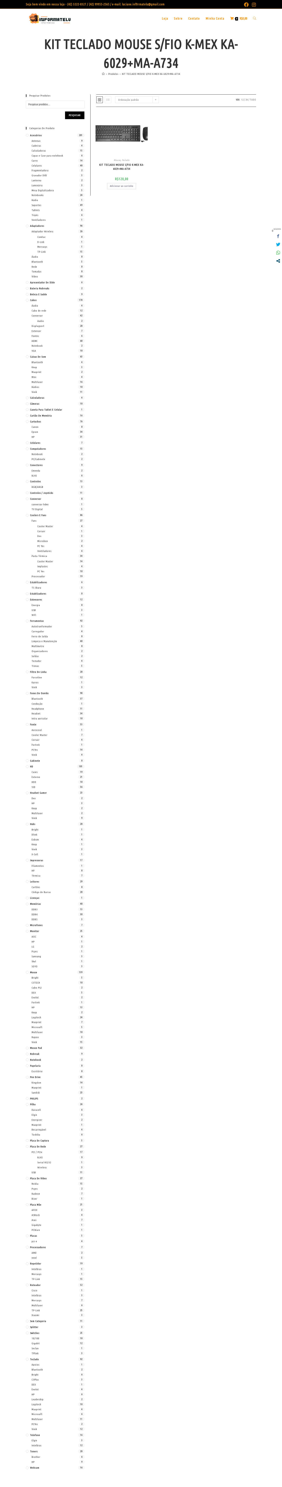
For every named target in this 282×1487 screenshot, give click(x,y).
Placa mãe (35, 1204)
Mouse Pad (36, 1048)
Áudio (35, 256)
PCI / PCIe (37, 1152)
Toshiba (36, 1134)
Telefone (35, 1435)
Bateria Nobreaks (39, 288)
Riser (34, 1198)
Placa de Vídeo (38, 1178)
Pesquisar (75, 115)
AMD (34, 1252)
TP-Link (41, 251)
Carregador (38, 631)
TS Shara (36, 587)
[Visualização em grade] (99, 99)
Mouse (117, 160)
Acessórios (36, 135)
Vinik (34, 392)
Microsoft (37, 1027)
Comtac (41, 237)
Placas (33, 1235)
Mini (34, 377)
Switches (34, 1333)
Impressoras (36, 860)
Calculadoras (39, 150)
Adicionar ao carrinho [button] (121, 186)
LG (33, 946)
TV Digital (37, 509)
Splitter (34, 1327)
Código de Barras (41, 892)
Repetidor (35, 1263)
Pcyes (35, 951)
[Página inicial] (103, 74)
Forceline (37, 677)
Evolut (35, 997)
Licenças (34, 897)
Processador (38, 576)
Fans (34, 520)
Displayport (38, 326)
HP (33, 436)
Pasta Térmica (39, 556)
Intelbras (36, 1269)
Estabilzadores (38, 593)
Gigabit (36, 1343)
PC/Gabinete (38, 459)
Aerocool (37, 730)
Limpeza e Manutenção (44, 641)
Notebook (37, 345)
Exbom (35, 839)
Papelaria (35, 1065)
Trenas (35, 666)
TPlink (35, 1353)
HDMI (34, 341)
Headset (36, 713)
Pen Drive (35, 1077)
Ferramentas (37, 620)
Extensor (36, 331)
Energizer (37, 1119)
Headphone (38, 708)
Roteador (35, 1285)
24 (247, 99)
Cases (35, 772)
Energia (36, 605)
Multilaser (37, 382)
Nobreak (34, 1053)
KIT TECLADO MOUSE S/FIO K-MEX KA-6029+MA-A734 (151, 74)
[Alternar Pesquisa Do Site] (254, 18)
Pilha (33, 1104)
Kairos (35, 682)
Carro (35, 160)
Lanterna (36, 180)
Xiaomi (35, 1315)
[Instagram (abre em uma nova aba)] (253, 4)
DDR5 (35, 919)
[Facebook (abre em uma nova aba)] (246, 4)
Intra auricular (40, 718)
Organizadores (40, 651)
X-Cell (35, 854)
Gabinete (35, 760)
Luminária (37, 185)
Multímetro (38, 646)
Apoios (35, 1364)
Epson (35, 432)
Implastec (42, 566)
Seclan (35, 1348)
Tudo (253, 99)
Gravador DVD (39, 175)
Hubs (32, 824)
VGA (34, 350)
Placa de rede (38, 1146)
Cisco (34, 1290)
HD (31, 766)
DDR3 (35, 909)
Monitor (34, 931)
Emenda (36, 470)
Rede (34, 266)
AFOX (34, 1210)
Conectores (36, 465)
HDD (34, 782)
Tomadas (36, 271)
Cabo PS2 (37, 987)
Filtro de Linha (38, 672)
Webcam (34, 1467)
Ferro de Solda (40, 636)
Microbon (42, 541)
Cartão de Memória (41, 415)
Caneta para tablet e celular (46, 409)
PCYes (35, 749)
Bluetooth (37, 261)
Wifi (34, 615)
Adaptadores (37, 225)
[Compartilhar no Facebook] (278, 236)
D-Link (40, 242)
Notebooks (38, 195)
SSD (33, 787)
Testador (36, 661)
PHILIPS (34, 1098)
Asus (34, 1220)
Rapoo (35, 1037)
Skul (34, 961)
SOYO (35, 966)
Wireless (42, 1167)
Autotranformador (42, 626)
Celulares (37, 165)
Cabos (33, 300)
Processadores (38, 1247)
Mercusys (42, 246)
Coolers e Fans (38, 515)
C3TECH (36, 982)
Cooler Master (45, 526)
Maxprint (36, 372)
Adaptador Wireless (42, 231)
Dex (39, 536)
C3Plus (35, 1379)
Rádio (35, 200)
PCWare (36, 1230)
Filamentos (38, 865)
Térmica (36, 875)
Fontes (35, 336)
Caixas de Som (38, 356)
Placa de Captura (39, 1140)
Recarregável (39, 1129)
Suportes (36, 205)
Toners (34, 1451)
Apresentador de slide (42, 282)
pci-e (34, 1241)
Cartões (36, 887)
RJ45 (34, 475)
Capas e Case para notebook (47, 155)
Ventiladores (39, 220)
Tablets (36, 210)
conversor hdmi (40, 504)
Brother (36, 1457)
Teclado (125, 160)
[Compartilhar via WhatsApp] (278, 252)
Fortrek (36, 744)
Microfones (36, 925)
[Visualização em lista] (108, 99)
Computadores (38, 448)
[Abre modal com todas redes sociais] (278, 261)
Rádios (35, 387)
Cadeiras (36, 145)
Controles (35, 481)
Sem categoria (38, 1321)
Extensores (36, 599)
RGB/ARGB (37, 487)
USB (34, 610)
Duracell (36, 1109)
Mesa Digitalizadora (43, 190)
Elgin (34, 1114)
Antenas (36, 140)
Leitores (34, 881)
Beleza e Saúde (38, 294)
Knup (34, 367)
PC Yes (40, 546)
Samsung (36, 956)
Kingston (36, 1082)
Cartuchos (35, 421)
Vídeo (35, 276)
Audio (40, 321)
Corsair (41, 531)
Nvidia (35, 1183)
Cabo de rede (39, 310)
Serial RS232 (44, 1162)
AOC (34, 936)
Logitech (36, 1017)
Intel (34, 1257)
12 (242, 99)
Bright (35, 829)
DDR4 (35, 914)
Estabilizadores (38, 582)
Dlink (34, 834)
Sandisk (36, 1092)
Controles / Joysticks (41, 493)
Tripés (35, 215)
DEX (34, 992)
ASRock (36, 1215)
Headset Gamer (38, 792)
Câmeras (34, 403)
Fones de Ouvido (39, 693)
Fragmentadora (40, 170)
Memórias (35, 903)
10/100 (35, 1338)
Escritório (37, 1071)
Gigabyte (36, 1225)
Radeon (36, 1193)
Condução (37, 703)
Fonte (33, 724)
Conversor (37, 315)
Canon (35, 427)
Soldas (35, 656)
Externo (36, 777)
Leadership (38, 1399)
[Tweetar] (278, 244)
